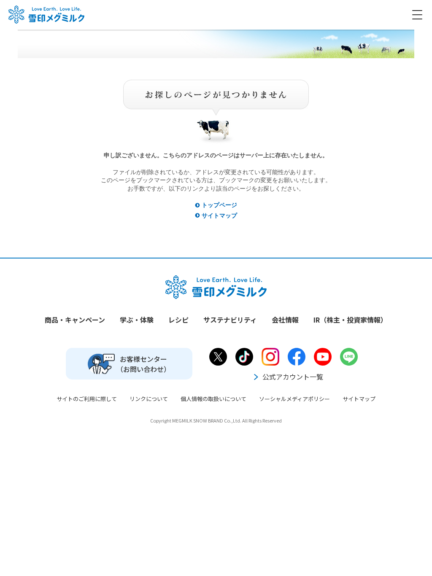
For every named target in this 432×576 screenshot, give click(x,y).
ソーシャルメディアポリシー (294, 399)
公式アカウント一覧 (292, 376)
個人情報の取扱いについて (213, 399)
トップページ (219, 205)
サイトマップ (219, 215)
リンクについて (149, 399)
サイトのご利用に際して (87, 399)
